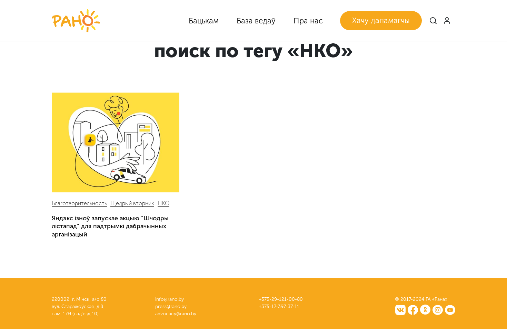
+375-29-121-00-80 (281, 299)
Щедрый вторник (132, 203)
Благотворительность (79, 203)
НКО (163, 203)
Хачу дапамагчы (381, 20)
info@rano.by (169, 299)
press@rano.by (171, 306)
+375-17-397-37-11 (279, 306)
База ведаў (256, 20)
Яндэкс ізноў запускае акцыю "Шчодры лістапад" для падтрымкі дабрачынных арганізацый (110, 226)
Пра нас (308, 20)
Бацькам (204, 20)
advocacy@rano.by (175, 314)
